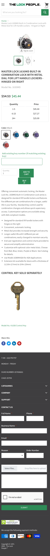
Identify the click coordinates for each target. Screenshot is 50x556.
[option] (11, 455)
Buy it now (24, 181)
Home (4, 21)
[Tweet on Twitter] (9, 343)
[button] (22, 455)
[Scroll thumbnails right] (33, 61)
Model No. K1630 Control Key (13, 325)
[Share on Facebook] (3, 343)
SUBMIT (24, 507)
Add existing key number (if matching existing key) (23, 154)
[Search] (45, 12)
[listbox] (12, 455)
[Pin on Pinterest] (19, 343)
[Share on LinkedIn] (14, 343)
